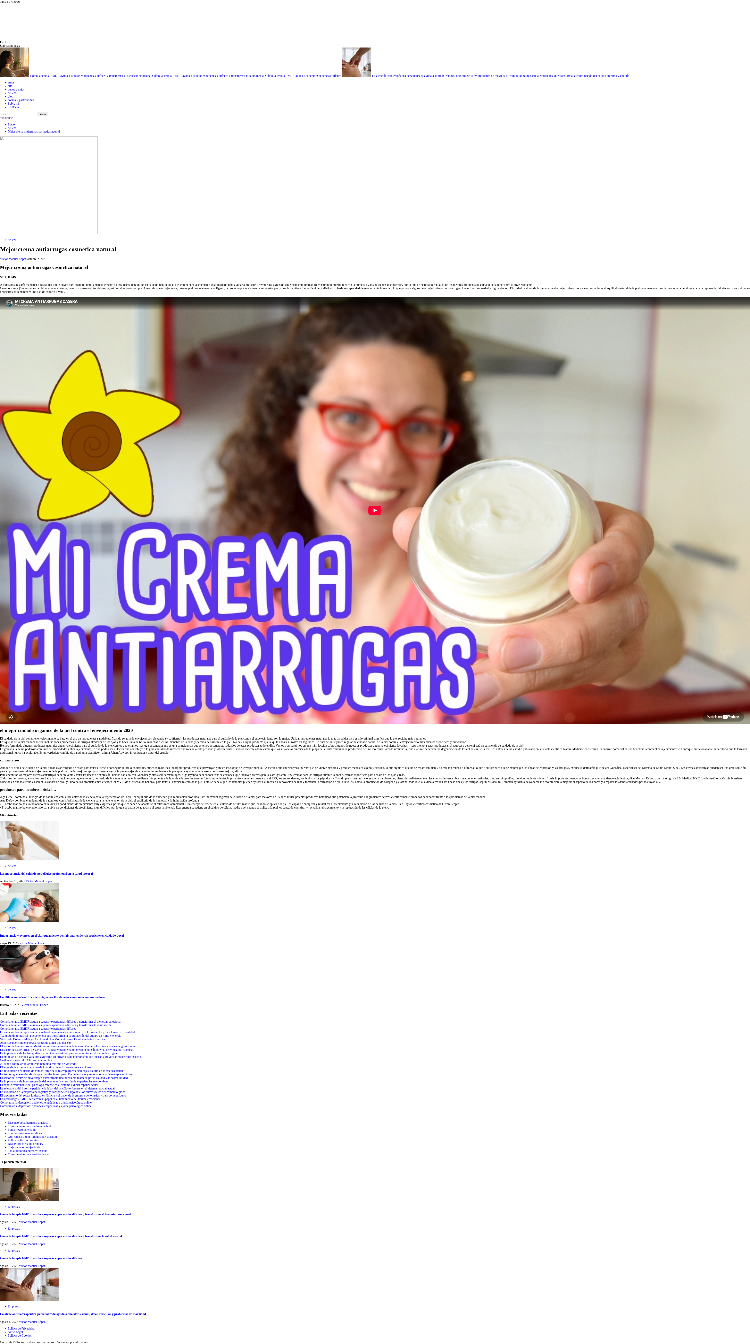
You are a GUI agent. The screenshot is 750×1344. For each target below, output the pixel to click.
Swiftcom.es (29, 21)
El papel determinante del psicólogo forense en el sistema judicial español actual (49, 1085)
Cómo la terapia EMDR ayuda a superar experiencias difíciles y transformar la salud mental (208, 75)
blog (10, 96)
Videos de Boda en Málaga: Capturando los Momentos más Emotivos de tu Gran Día (52, 1039)
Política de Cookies (20, 1335)
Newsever (63, 1342)
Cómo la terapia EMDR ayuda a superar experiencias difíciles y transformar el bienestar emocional (91, 75)
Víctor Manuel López (13, 259)
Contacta (13, 107)
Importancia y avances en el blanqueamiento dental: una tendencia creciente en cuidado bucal (62, 935)
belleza (12, 93)
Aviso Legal (15, 1332)
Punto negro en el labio (22, 1129)
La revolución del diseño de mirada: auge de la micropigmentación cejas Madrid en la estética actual (61, 1070)
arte (10, 86)
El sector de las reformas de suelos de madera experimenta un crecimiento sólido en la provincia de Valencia (66, 1049)
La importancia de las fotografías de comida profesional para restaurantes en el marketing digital (59, 1053)
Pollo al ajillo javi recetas (23, 1140)
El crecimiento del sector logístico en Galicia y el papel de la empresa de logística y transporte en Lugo (63, 1095)
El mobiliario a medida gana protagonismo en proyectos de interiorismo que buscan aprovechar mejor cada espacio (70, 1056)
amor (11, 82)
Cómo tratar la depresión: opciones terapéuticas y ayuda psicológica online (46, 1102)
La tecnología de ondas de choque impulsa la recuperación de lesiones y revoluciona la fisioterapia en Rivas (66, 1074)
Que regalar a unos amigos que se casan (32, 1136)
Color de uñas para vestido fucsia (28, 1154)
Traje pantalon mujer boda (24, 1147)
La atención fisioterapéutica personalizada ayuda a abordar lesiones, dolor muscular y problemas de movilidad (440, 75)
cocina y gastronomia (21, 100)
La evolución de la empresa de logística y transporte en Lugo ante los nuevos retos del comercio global (63, 1092)
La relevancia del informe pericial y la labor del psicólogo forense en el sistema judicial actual (57, 1088)
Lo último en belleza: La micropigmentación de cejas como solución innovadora (52, 997)
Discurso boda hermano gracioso (28, 1122)
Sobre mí (13, 103)
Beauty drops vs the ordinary (25, 1143)
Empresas (14, 1206)
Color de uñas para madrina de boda (30, 1126)
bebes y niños (16, 89)
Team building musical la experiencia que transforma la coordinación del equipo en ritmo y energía (568, 75)
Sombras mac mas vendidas (25, 1133)
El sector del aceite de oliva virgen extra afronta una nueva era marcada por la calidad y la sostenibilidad (64, 1078)
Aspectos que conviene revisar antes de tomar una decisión (36, 1042)
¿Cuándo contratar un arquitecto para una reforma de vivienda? (39, 1063)
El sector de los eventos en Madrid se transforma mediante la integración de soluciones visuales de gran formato (68, 1046)
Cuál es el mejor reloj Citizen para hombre (26, 1060)
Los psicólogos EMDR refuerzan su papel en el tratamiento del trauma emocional (50, 1099)
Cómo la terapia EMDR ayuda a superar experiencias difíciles (303, 75)
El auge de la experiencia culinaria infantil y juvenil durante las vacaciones (45, 1067)
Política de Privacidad (21, 1328)
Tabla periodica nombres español (28, 1150)
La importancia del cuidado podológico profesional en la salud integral (46, 873)
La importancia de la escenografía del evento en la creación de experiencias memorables (54, 1081)
